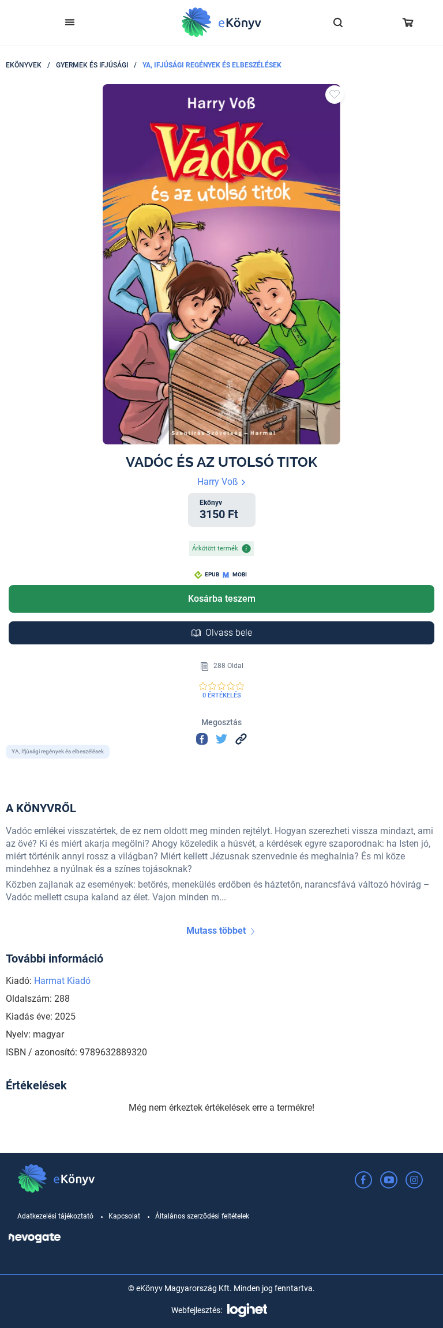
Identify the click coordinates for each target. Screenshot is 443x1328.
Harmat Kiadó (62, 980)
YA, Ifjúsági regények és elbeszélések (211, 65)
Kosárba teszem (222, 598)
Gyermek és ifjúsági (92, 65)
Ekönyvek (24, 65)
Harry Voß (219, 481)
